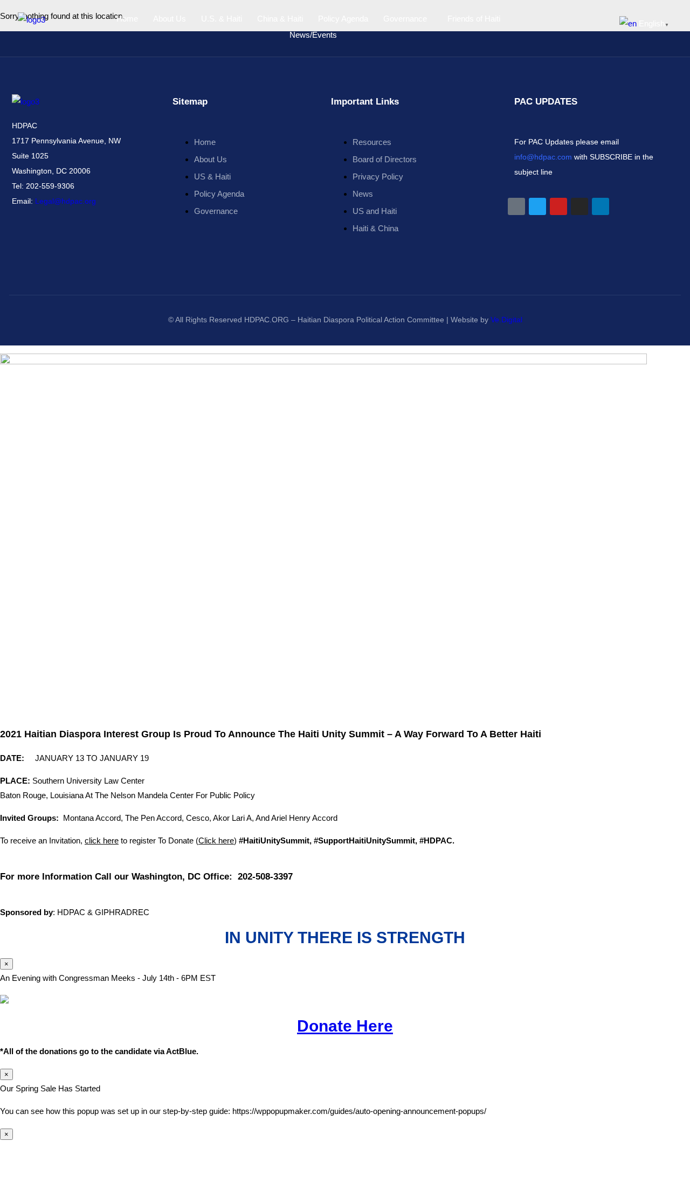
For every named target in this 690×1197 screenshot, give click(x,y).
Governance (405, 18)
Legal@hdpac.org (65, 201)
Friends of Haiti (473, 18)
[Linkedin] (600, 206)
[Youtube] (558, 206)
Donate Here (345, 1026)
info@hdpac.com (543, 157)
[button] (407, 19)
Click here (216, 840)
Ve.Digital (506, 319)
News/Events (313, 34)
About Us (169, 18)
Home (127, 18)
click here (102, 840)
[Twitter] (537, 206)
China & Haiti (280, 18)
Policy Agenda (343, 18)
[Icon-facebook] (516, 206)
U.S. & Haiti (221, 18)
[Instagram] (579, 206)
